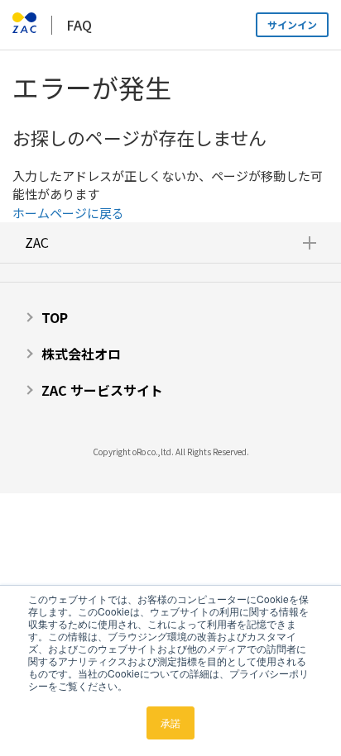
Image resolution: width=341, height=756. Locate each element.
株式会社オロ (81, 354)
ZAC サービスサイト (102, 390)
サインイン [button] (292, 24)
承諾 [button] (170, 723)
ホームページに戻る (68, 212)
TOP (54, 317)
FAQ (79, 25)
